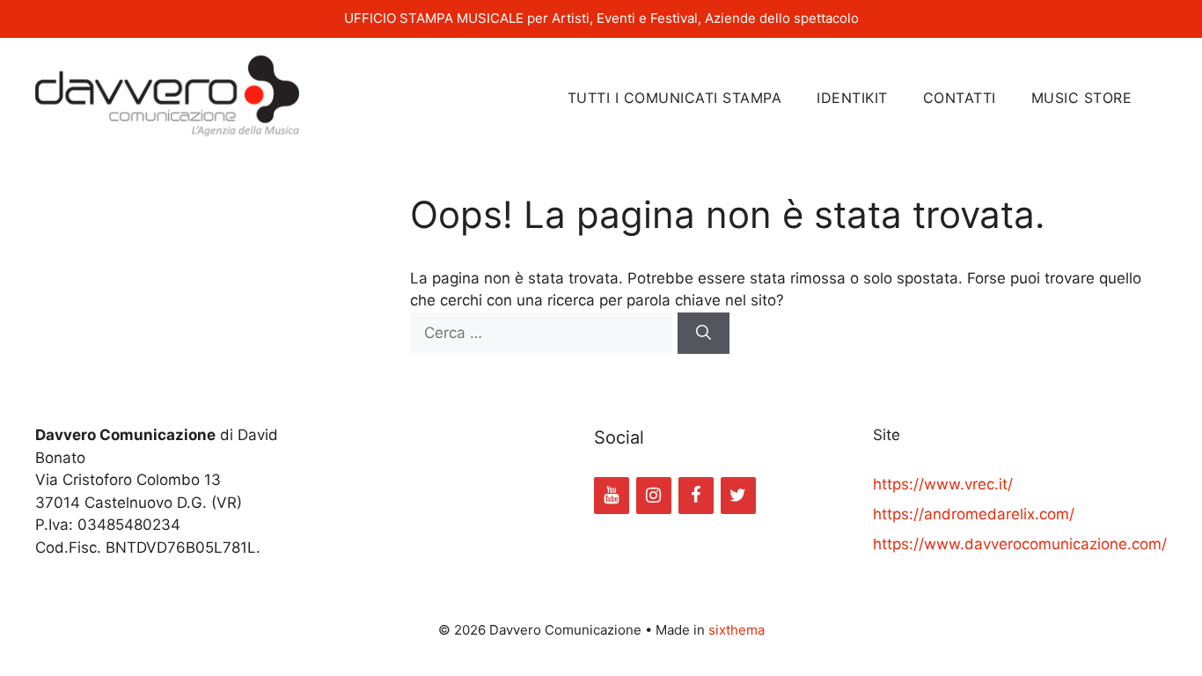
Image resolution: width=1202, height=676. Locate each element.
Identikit (852, 98)
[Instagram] (653, 495)
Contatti (959, 98)
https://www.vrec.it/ (943, 484)
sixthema (736, 629)
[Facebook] (696, 495)
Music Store (1081, 98)
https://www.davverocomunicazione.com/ (1020, 544)
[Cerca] (703, 333)
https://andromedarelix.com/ (973, 514)
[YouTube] (611, 495)
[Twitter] (738, 495)
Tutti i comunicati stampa (675, 98)
